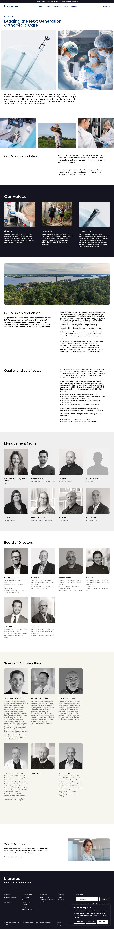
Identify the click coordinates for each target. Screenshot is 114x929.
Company (57, 6)
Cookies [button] (70, 924)
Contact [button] (61, 897)
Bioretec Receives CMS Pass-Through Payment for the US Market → (57, 2)
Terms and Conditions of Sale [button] (47, 901)
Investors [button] (43, 897)
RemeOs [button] (7, 902)
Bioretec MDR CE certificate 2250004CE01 (76, 419)
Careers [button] (25, 900)
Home (40, 6)
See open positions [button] (12, 857)
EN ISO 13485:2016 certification (78, 370)
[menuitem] (40, 6)
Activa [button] (6, 900)
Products (48, 6)
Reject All (91, 922)
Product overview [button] (10, 897)
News (66, 6)
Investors (106, 6)
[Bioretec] (11, 6)
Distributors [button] (62, 900)
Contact (74, 6)
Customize (79, 922)
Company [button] (25, 897)
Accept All (102, 922)
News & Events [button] (27, 902)
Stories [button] (24, 905)
